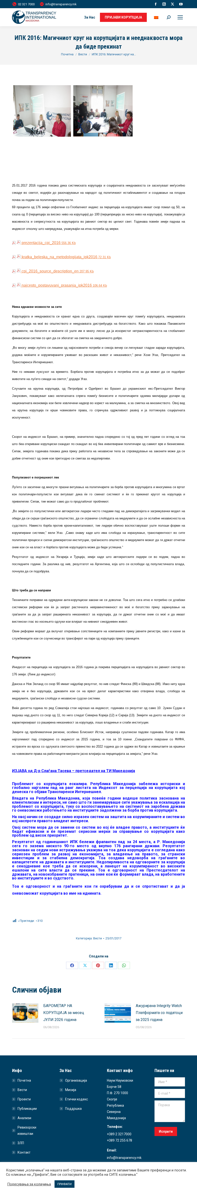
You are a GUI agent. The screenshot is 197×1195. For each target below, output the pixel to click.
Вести (97, 938)
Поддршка (73, 1109)
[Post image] (25, 1013)
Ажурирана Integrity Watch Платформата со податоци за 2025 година (159, 1012)
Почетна (24, 1080)
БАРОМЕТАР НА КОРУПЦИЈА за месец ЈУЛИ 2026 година (63, 1012)
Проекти (24, 1099)
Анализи (24, 1118)
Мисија (70, 1090)
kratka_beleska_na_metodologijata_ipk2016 (66, 257)
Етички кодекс (76, 1099)
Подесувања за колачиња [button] (29, 1184)
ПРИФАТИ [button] (64, 1184)
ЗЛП (21, 1143)
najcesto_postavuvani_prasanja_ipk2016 (64, 285)
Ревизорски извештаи (27, 1130)
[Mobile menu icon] (180, 17)
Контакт (24, 1152)
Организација (76, 1080)
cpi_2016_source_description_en (57, 271)
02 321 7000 (26, 4)
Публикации (27, 1109)
